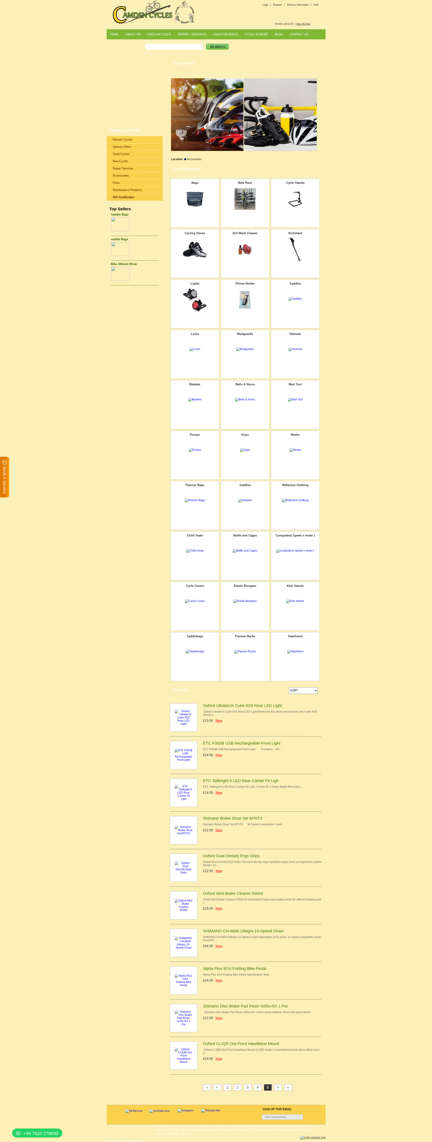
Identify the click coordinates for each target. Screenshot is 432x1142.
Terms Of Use (206, 1125)
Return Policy (257, 1125)
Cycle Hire (190, 1125)
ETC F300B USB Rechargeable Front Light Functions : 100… (242, 749)
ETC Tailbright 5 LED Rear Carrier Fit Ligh (241, 781)
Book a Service (305, 1129)
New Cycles (120, 161)
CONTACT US (299, 34)
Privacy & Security (226, 1125)
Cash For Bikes (275, 1125)
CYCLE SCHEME (256, 34)
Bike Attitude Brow (124, 264)
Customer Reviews (263, 1129)
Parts (116, 182)
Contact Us (176, 1125)
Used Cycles (121, 154)
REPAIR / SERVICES (192, 34)
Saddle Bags (119, 214)
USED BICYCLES (159, 34)
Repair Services (123, 168)
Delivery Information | (299, 4)
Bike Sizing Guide (285, 1129)
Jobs (288, 1125)
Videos (247, 1129)
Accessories (121, 175)
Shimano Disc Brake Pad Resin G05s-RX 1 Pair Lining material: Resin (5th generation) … (258, 1012)
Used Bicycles (301, 1125)
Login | (266, 4)
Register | (279, 4)
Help (315, 4)
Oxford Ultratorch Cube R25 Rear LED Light (242, 705)
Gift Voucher (161, 1125)
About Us (243, 1125)
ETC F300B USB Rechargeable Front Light (241, 743)
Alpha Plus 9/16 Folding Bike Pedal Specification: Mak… (237, 974)
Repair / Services (182, 1129)
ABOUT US (133, 34)
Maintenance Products (127, 190)
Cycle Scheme (163, 1129)
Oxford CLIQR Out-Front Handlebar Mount (241, 1043)
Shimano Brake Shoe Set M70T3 (232, 818)
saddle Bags (119, 239)
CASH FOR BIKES (225, 34)
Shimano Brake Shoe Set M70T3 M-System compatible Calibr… (244, 824)
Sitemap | (186, 1133)
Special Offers (122, 146)
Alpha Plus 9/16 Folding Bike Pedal (234, 968)
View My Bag (303, 23)
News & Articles (225, 1129)
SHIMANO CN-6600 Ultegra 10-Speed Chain (243, 931)
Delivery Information (204, 1129)
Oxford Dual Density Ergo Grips (231, 856)
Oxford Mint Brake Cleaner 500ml (233, 893)
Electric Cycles (123, 139)
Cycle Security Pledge (167, 1133)
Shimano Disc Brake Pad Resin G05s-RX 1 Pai (245, 1006)
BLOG (279, 34)
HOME (114, 34)
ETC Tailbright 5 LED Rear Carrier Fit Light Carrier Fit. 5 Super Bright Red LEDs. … (254, 786)
